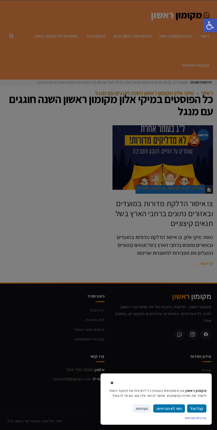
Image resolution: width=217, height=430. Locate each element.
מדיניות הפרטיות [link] (196, 418)
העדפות (142, 408)
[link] (210, 25)
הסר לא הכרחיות (169, 408)
